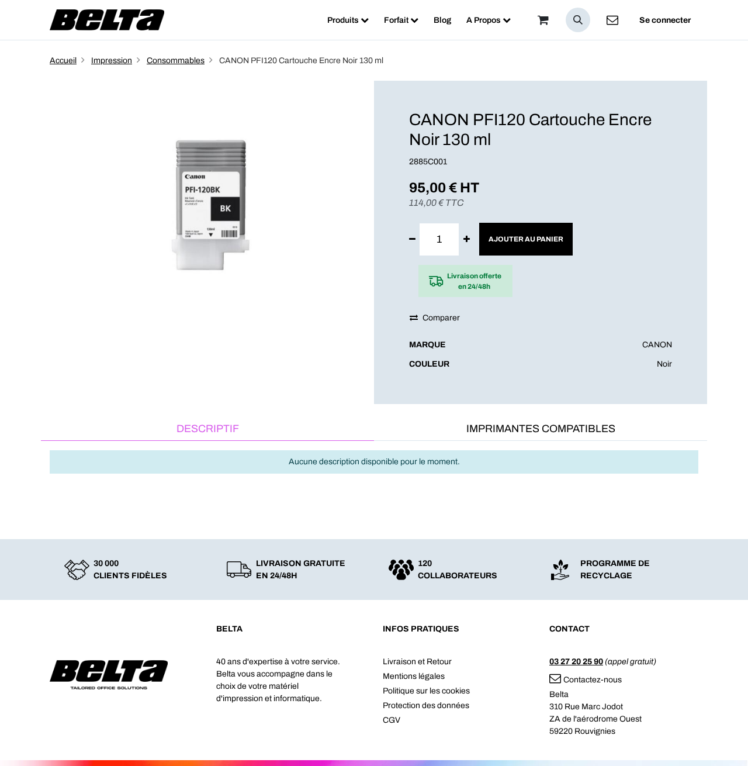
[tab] (207, 429)
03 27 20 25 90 (576, 661)
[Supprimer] (412, 239)
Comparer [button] (441, 317)
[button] (578, 20)
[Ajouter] (466, 239)
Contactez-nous (592, 679)
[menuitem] (348, 20)
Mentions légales (414, 676)
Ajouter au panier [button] (526, 239)
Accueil (63, 60)
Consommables (176, 60)
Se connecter (665, 20)
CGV (391, 720)
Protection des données (426, 705)
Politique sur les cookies (426, 690)
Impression (111, 60)
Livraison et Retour (417, 661)
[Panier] (543, 20)
